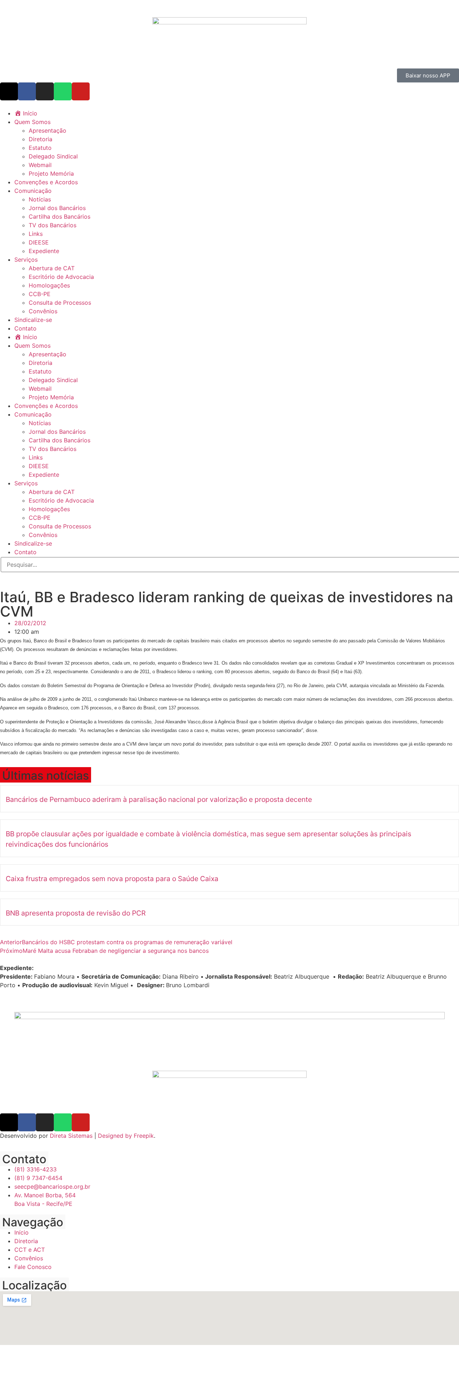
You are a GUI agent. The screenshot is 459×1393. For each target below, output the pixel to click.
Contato (25, 328)
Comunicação (33, 190)
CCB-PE (40, 294)
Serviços (26, 259)
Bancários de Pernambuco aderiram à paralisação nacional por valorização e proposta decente (159, 799)
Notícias (40, 199)
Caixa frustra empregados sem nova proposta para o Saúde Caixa (112, 878)
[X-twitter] (9, 91)
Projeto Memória (51, 173)
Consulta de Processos (60, 302)
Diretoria (40, 139)
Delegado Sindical (53, 156)
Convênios (43, 311)
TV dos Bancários (52, 225)
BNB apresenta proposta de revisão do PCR (76, 913)
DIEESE (39, 242)
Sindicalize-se (33, 319)
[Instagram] (45, 91)
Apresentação (47, 130)
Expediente (44, 251)
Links (36, 233)
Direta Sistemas (71, 1135)
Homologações (49, 285)
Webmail (40, 164)
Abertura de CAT (52, 268)
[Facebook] (27, 91)
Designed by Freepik (126, 1135)
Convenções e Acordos (46, 182)
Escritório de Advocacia (61, 276)
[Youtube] (81, 91)
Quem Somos (32, 121)
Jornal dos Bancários (57, 207)
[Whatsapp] (63, 91)
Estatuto (40, 147)
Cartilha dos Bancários (59, 216)
